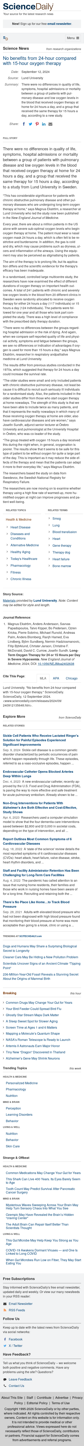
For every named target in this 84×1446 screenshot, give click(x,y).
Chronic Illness (21, 579)
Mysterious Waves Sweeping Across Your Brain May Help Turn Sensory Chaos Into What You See (42, 1207)
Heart (56, 538)
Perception (13, 1108)
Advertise (61, 1397)
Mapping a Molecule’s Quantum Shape (33, 1033)
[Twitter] (30, 124)
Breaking (9, 993)
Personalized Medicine (22, 1083)
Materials (9, 600)
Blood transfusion (65, 532)
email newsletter (59, 23)
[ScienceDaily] (28, 6)
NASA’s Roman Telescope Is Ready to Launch (38, 1039)
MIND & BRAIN (11, 1102)
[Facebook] (23, 124)
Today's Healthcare (24, 558)
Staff (30, 1397)
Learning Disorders (19, 1114)
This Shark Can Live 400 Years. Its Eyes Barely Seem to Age (43, 1181)
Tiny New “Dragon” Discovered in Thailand (35, 1052)
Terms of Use (61, 1403)
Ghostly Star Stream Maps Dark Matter (32, 1015)
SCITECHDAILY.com (30, 936)
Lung (56, 525)
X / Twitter (15, 1345)
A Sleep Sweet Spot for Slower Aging (32, 1021)
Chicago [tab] (72, 678)
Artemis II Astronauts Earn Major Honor (33, 1046)
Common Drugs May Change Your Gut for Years (39, 1002)
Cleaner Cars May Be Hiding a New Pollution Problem (40, 957)
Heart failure (61, 559)
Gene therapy (62, 545)
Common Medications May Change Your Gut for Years (43, 1173)
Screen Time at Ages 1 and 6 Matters (31, 1027)
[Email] (50, 124)
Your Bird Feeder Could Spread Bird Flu (33, 1008)
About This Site (12, 1397)
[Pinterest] (37, 124)
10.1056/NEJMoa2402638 (56, 663)
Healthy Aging (20, 552)
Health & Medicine (18, 519)
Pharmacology (21, 565)
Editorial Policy (37, 1403)
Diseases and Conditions (20, 536)
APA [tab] (56, 678)
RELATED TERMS (58, 510)
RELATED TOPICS (16, 510)
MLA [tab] (43, 678)
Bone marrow (62, 566)
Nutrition (12, 1095)
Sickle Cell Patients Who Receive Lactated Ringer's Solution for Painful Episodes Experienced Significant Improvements (41, 740)
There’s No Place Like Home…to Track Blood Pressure (36, 904)
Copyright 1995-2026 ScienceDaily (28, 1409)
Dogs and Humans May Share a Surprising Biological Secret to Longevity (40, 948)
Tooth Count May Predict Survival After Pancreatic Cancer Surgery (40, 1190)
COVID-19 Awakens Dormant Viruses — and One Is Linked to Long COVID (42, 1252)
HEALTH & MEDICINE (15, 1076)
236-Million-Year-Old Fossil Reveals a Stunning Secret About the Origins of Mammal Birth (40, 976)
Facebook (15, 1339)
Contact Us (16, 1385)
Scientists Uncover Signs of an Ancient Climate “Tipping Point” (41, 965)
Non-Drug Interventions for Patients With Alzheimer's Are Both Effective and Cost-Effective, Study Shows (40, 807)
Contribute (44, 1397)
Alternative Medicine (25, 545)
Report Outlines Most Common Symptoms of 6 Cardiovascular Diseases (37, 841)
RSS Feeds (17, 1310)
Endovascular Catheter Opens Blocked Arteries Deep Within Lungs (38, 773)
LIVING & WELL (11, 1127)
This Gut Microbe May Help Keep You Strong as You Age (42, 1242)
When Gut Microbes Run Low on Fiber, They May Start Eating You (43, 1262)
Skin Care (13, 1146)
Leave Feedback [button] (20, 1379)
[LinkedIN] (43, 124)
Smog (57, 518)
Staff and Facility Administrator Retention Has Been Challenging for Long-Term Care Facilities (41, 872)
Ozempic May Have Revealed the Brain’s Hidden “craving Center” (40, 1216)
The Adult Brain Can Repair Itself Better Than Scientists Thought (37, 1226)
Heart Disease (20, 527)
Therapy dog (61, 552)
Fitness (16, 572)
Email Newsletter (20, 1303)
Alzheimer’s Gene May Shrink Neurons (33, 1058)
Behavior (12, 1121)
